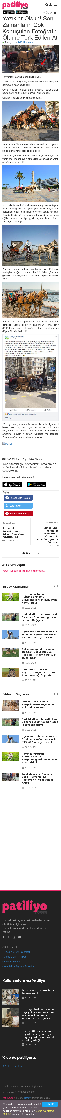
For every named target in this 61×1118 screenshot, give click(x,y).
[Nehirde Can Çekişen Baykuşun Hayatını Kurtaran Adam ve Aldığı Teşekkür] (10, 672)
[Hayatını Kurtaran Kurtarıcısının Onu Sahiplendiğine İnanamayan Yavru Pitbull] (10, 597)
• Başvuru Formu (11, 961)
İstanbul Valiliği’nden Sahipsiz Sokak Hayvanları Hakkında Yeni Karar (38, 704)
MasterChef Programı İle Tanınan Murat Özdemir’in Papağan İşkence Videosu (48, 535)
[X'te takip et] (8, 936)
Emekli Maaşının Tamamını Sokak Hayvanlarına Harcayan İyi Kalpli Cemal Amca (38, 778)
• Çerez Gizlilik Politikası (14, 956)
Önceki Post (8, 523)
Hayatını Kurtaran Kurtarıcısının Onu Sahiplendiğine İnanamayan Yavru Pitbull (39, 598)
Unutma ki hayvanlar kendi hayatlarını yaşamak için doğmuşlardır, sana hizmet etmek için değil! (38, 1036)
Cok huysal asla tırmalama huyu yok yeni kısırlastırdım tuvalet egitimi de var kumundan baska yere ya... (38, 1014)
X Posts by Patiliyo (12, 1066)
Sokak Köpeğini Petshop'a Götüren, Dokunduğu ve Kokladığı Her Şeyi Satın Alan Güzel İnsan (39, 653)
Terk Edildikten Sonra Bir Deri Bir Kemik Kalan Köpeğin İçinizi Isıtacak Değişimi (40, 617)
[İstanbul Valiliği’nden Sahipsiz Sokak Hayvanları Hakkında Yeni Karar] (10, 705)
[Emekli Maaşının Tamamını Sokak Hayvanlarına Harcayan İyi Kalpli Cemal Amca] (10, 777)
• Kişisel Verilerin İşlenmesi (16, 951)
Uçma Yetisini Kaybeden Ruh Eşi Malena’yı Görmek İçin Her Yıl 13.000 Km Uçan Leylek (40, 634)
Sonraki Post (52, 522)
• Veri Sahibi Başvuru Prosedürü (18, 966)
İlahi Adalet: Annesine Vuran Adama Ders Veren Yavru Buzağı (13, 533)
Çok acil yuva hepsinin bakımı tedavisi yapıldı (39, 992)
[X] (47, 12)
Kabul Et (50, 1104)
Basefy (27, 1097)
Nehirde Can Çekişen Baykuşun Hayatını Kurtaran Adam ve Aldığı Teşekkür (39, 672)
